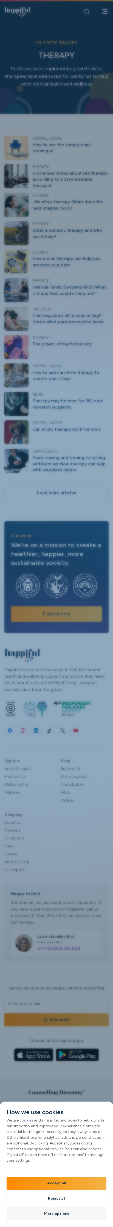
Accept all (56, 1183)
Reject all (56, 1198)
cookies (26, 1120)
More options (56, 1213)
